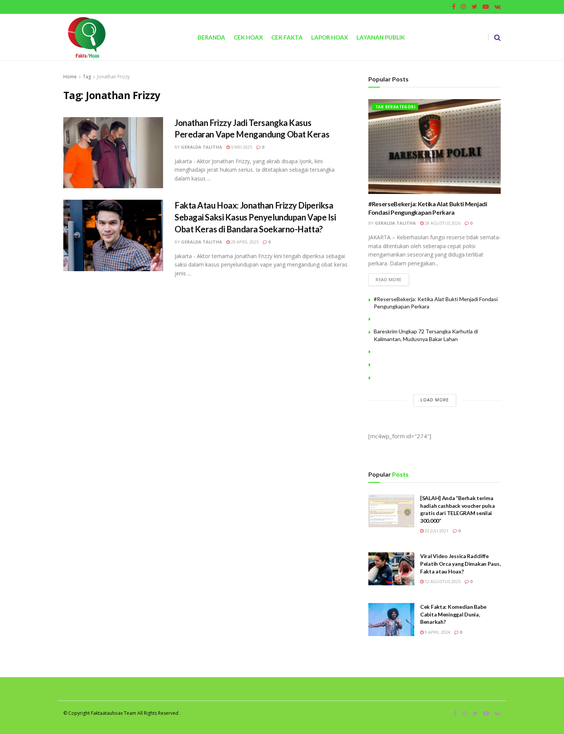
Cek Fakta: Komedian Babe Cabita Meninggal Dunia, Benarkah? (453, 614)
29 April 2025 (244, 242)
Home (70, 76)
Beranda (211, 37)
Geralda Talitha (201, 147)
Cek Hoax (248, 37)
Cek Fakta (287, 37)
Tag (87, 76)
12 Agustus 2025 (442, 581)
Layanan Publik (380, 37)
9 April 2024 (437, 632)
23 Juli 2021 (436, 531)
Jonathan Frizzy (113, 76)
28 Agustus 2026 (442, 223)
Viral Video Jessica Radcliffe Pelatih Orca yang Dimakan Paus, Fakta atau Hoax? (460, 563)
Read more (389, 279)
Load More (435, 400)
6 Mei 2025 (241, 147)
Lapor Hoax (329, 37)
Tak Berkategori (395, 106)
